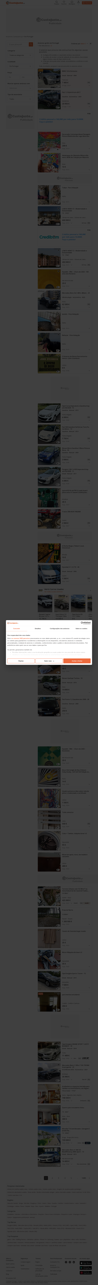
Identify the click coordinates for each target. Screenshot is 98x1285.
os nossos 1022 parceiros (21, 638)
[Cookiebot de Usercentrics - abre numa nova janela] (82, 623)
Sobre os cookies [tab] (81, 628)
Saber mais (48, 661)
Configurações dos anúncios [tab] (59, 628)
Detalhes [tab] (38, 628)
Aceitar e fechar (77, 661)
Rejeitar (21, 661)
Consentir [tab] (16, 628)
